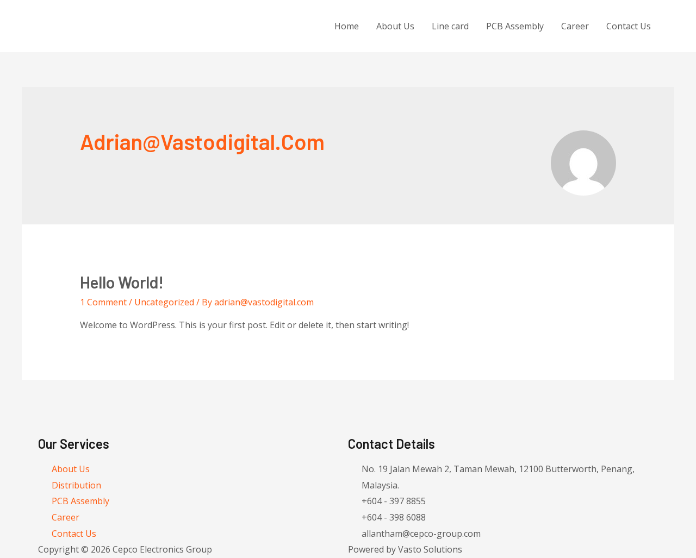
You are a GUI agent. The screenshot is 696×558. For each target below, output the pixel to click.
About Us (395, 26)
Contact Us (628, 26)
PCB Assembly (515, 26)
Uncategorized (164, 302)
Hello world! (122, 282)
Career (575, 26)
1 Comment (103, 302)
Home (346, 26)
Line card (450, 26)
